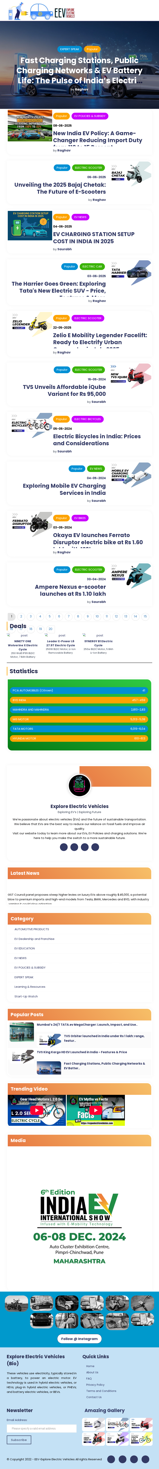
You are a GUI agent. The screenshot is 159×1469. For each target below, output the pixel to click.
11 (107, 616)
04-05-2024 (96, 478)
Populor (61, 116)
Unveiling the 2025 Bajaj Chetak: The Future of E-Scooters (60, 188)
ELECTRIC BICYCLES (87, 419)
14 (135, 616)
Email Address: (17, 1420)
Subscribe (19, 1440)
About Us (92, 1372)
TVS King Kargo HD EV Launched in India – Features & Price (82, 1052)
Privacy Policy (95, 1385)
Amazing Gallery (105, 1410)
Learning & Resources (30, 987)
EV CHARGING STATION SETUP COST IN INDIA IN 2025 (94, 237)
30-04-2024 (96, 579)
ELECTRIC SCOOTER (88, 168)
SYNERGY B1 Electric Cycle (98, 643)
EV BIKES (80, 518)
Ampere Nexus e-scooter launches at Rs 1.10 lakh (70, 590)
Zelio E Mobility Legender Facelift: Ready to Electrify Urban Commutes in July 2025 (100, 342)
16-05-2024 (97, 379)
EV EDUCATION (25, 948)
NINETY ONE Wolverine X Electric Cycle (23, 645)
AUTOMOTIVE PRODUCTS (32, 929)
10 (97, 616)
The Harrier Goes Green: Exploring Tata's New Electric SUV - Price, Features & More (59, 291)
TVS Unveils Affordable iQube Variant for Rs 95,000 (64, 390)
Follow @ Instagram (79, 1338)
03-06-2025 (96, 276)
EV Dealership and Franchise (34, 939)
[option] (23, 646)
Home (90, 1366)
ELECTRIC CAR (92, 266)
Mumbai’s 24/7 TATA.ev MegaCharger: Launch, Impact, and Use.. (87, 1025)
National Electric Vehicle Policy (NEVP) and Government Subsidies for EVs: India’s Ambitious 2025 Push (82, 75)
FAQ (89, 1378)
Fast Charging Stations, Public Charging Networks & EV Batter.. (104, 1066)
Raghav (64, 150)
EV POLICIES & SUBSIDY (72, 49)
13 (125, 616)
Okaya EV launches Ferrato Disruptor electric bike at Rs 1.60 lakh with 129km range (98, 542)
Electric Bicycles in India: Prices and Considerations (97, 440)
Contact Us (94, 1397)
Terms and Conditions (101, 1391)
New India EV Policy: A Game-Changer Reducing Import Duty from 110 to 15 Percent (97, 140)
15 (145, 616)
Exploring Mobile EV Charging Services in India (64, 489)
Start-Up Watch (26, 996)
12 (116, 616)
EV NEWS (80, 217)
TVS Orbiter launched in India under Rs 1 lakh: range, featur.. (104, 1038)
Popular (101, 49)
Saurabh (84, 89)
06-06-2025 (96, 177)
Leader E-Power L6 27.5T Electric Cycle (60, 643)
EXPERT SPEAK (24, 977)
